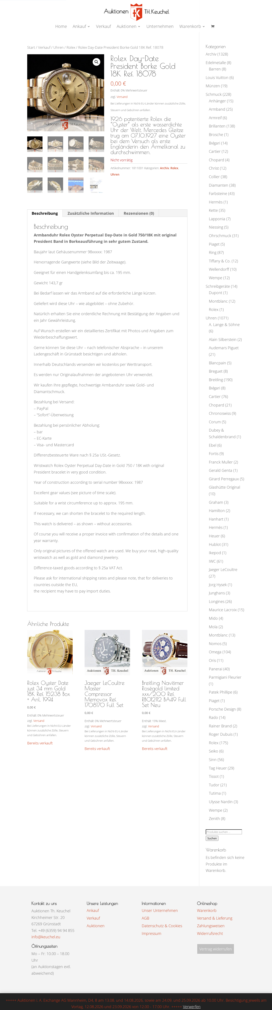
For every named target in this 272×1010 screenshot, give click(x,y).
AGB (145, 918)
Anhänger (217, 100)
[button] (96, 62)
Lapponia (217, 218)
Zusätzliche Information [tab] (91, 213)
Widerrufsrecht (210, 933)
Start (31, 47)
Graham (216, 502)
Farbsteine (218, 193)
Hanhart (216, 519)
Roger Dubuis (220, 734)
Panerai (215, 668)
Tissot (214, 776)
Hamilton (217, 510)
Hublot (215, 544)
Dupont (215, 292)
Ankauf (79, 27)
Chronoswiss (220, 413)
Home (61, 27)
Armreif (215, 117)
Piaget (214, 244)
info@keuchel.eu (45, 936)
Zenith (214, 818)
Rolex (71, 47)
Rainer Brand (220, 725)
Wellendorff (219, 269)
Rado (213, 717)
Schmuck (214, 94)
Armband (217, 109)
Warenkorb (190, 27)
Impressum (151, 933)
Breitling (216, 379)
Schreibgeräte (218, 286)
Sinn (213, 759)
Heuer (214, 535)
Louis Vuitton (217, 77)
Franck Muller (221, 462)
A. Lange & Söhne (224, 324)
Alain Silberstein (223, 339)
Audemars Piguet (224, 347)
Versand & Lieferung (214, 918)
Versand (122, 97)
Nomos (215, 643)
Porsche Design (222, 709)
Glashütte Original (224, 487)
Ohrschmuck (220, 235)
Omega (215, 651)
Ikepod (215, 552)
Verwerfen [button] (192, 1006)
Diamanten (218, 185)
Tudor (214, 784)
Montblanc (218, 301)
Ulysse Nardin (221, 801)
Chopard (216, 159)
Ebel (212, 445)
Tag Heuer (218, 768)
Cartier (215, 151)
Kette (213, 210)
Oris (212, 660)
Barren (215, 69)
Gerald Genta (220, 470)
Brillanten (217, 126)
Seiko (213, 751)
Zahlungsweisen (211, 925)
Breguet (215, 371)
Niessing (216, 227)
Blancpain (217, 362)
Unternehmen (160, 27)
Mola (213, 626)
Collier (214, 176)
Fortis (213, 453)
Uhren (58, 47)
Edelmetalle (216, 62)
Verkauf (103, 27)
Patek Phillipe (220, 692)
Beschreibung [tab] (45, 213)
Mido (213, 618)
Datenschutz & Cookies (162, 925)
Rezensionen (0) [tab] (139, 213)
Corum (215, 421)
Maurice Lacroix (223, 609)
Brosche (216, 134)
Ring (212, 252)
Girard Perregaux (224, 478)
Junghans (217, 592)
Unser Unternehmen (160, 910)
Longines (216, 601)
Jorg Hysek (218, 584)
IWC (212, 561)
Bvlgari (214, 143)
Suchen (212, 838)
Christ (214, 168)
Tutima (215, 793)
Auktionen (96, 925)
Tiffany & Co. (220, 260)
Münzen (213, 85)
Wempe (215, 277)
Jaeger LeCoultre (223, 569)
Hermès (215, 202)
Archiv (164, 168)
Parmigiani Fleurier (225, 677)
